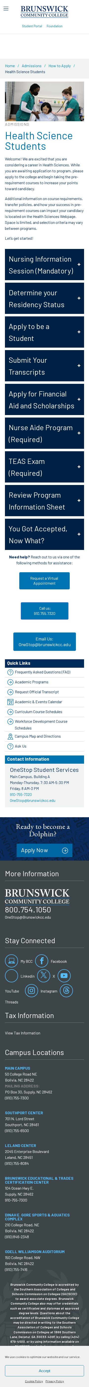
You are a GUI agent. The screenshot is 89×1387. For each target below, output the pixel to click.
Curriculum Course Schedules (38, 711)
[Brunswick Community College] (44, 11)
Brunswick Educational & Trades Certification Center (39, 1180)
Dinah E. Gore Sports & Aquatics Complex (37, 1216)
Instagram (48, 991)
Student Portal (32, 26)
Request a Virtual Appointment (44, 581)
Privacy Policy (54, 1381)
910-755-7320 (21, 794)
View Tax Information (22, 1032)
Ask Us (20, 746)
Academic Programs (31, 681)
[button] (44, 264)
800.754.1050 (28, 909)
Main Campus (17, 1068)
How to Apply (59, 65)
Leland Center (20, 1145)
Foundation (55, 26)
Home (10, 65)
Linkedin (27, 976)
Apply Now (34, 849)
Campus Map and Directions (38, 736)
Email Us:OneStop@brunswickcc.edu (45, 641)
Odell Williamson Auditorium (35, 1251)
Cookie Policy (34, 1381)
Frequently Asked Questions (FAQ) (42, 671)
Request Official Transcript (37, 691)
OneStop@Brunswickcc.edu (28, 917)
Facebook (58, 961)
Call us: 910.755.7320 (44, 611)
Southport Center (24, 1112)
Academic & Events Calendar (38, 701)
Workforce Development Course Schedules (41, 724)
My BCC (26, 961)
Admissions (32, 65)
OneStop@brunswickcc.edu (32, 800)
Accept (44, 1371)
